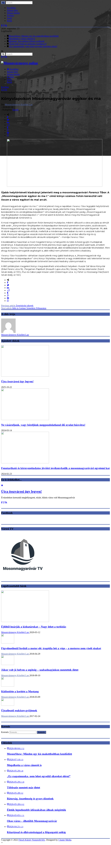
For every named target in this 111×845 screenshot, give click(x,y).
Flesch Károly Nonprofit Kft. (31, 840)
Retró (9, 20)
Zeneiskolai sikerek (17, 305)
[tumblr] (7, 127)
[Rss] (6, 25)
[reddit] (8, 125)
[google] (8, 130)
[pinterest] (8, 133)
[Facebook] (1, 25)
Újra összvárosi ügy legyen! (17, 381)
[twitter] (8, 120)
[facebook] (7, 117)
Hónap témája (13, 13)
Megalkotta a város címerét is (22, 38)
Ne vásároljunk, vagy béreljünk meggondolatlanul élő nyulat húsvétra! (43, 424)
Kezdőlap (11, 7)
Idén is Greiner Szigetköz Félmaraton (23, 308)
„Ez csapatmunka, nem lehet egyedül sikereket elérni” (33, 46)
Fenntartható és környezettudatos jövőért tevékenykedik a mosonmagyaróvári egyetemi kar (55, 468)
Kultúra (10, 15)
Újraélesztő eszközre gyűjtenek (19, 710)
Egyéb (4, 89)
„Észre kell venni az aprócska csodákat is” (28, 44)
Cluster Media (64, 840)
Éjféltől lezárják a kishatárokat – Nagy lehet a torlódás (33, 626)
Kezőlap (5, 87)
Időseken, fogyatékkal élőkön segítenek (27, 41)
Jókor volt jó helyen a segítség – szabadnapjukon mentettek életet (39, 669)
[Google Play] (4, 25)
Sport (9, 18)
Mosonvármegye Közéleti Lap (19, 104)
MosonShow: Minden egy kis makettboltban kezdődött (34, 36)
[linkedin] (8, 122)
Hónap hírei (12, 10)
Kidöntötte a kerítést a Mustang (20, 691)
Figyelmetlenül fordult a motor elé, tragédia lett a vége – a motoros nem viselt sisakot (51, 648)
